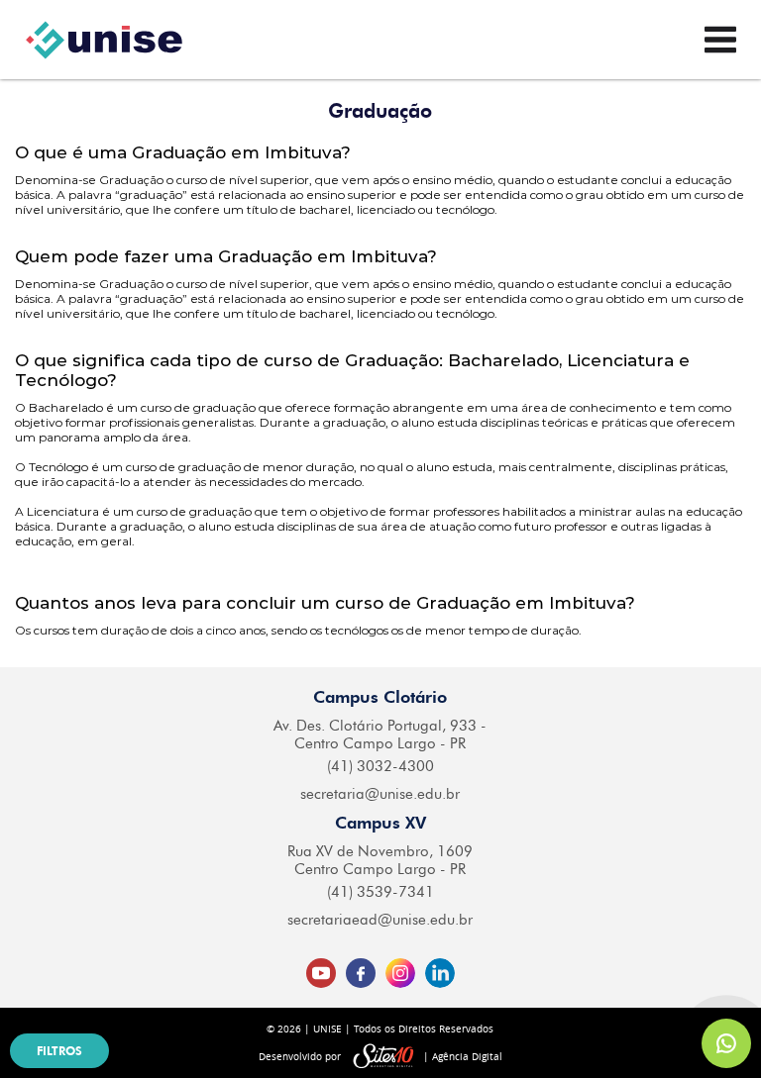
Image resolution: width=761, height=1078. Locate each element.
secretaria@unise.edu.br (380, 794)
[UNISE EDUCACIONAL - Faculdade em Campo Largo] (104, 39)
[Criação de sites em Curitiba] (383, 1056)
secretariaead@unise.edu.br (380, 920)
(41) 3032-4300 (380, 766)
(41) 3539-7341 (380, 892)
